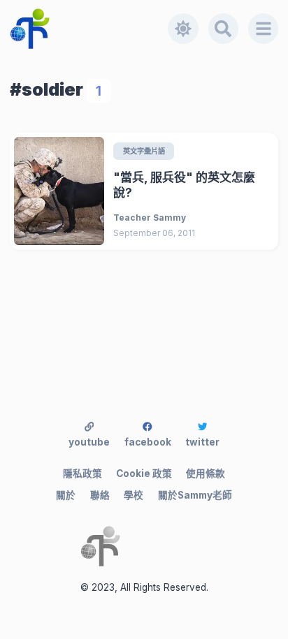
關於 (65, 495)
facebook (147, 442)
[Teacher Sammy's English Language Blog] (89, 29)
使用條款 (205, 473)
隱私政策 (82, 473)
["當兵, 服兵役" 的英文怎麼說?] (58, 191)
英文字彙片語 (144, 151)
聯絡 (100, 495)
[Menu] (263, 28)
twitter (202, 442)
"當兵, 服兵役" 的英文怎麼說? (184, 185)
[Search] (223, 28)
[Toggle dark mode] (183, 28)
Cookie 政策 (144, 473)
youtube (89, 442)
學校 (133, 495)
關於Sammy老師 (195, 495)
